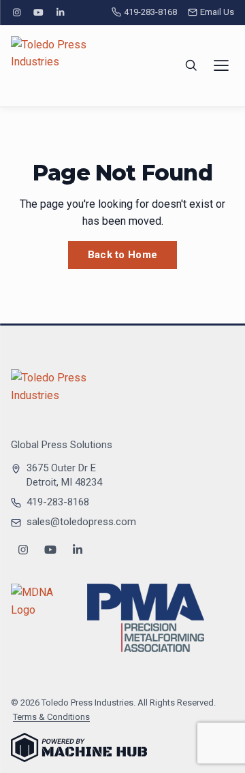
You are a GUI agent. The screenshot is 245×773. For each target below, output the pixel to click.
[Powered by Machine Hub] (79, 747)
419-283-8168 (150, 12)
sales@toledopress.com (81, 522)
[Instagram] (16, 12)
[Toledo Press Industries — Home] (62, 65)
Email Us (217, 12)
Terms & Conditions (51, 717)
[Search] (191, 65)
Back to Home (123, 255)
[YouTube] (38, 12)
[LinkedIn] (60, 12)
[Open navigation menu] (221, 65)
